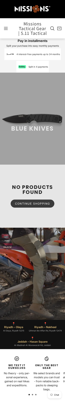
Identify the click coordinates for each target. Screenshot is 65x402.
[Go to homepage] (32, 9)
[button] (5, 28)
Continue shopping (32, 203)
